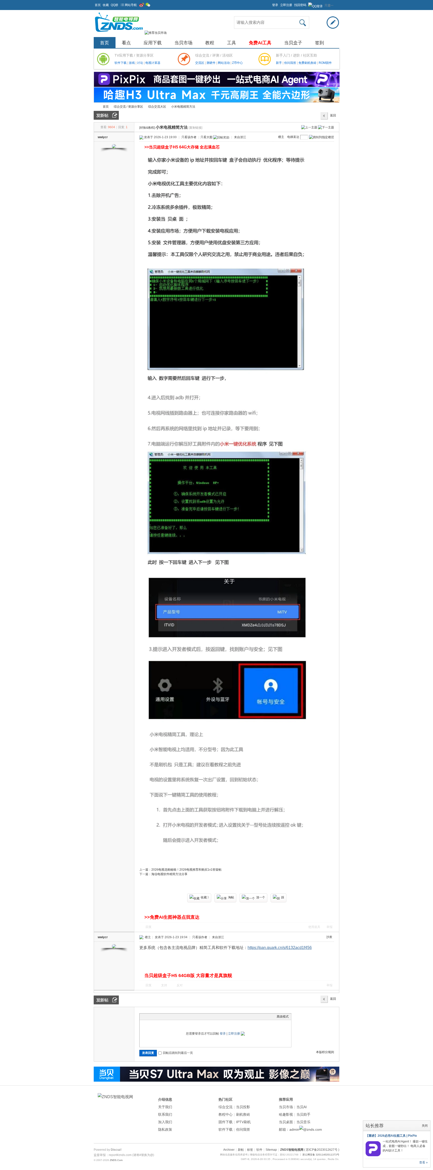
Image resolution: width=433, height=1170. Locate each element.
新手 (279, 63)
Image (154, 1016)
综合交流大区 (157, 106)
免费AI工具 (260, 42)
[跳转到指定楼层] (321, 137)
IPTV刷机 (243, 1122)
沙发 (329, 937)
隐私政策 (165, 1129)
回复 (149, 927)
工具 (231, 42)
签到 (319, 42)
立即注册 (286, 5)
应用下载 (153, 42)
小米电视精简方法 (183, 106)
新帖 (241, 1149)
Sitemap (271, 1149)
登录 (275, 5)
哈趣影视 (286, 1114)
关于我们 (165, 1107)
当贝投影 (243, 1107)
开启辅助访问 (270, 3)
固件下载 (226, 1122)
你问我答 (290, 63)
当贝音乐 (303, 1122)
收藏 (106, 5)
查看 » (423, 1162)
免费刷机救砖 (307, 63)
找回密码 (300, 5)
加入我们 (165, 1122)
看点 (126, 42)
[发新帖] (106, 115)
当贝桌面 (286, 1122)
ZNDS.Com (116, 1160)
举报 (330, 927)
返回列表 (333, 117)
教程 (209, 42)
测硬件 (211, 63)
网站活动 (224, 63)
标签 (250, 1149)
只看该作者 (188, 137)
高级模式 (283, 1016)
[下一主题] (326, 127)
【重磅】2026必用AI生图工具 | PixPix (391, 1135)
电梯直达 (293, 137)
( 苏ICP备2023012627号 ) (321, 1149)
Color (148, 1016)
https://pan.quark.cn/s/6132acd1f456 (280, 947)
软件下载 (121, 63)
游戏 (132, 63)
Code (173, 1016)
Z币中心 (237, 63)
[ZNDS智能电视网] (119, 33)
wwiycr (103, 137)
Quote (167, 1016)
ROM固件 (325, 63)
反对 (180, 985)
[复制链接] (195, 127)
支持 (164, 985)
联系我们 (165, 1114)
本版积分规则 (325, 1052)
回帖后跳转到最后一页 (178, 1053)
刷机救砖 (243, 1114)
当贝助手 (303, 1114)
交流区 (199, 63)
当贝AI (301, 1107)
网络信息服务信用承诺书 (234, 1154)
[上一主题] (309, 127)
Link (160, 1016)
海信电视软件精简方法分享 (169, 874)
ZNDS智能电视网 (96, 106)
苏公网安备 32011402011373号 (320, 1154)
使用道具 (314, 927)
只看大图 (206, 137)
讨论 (140, 63)
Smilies (179, 1016)
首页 (98, 5)
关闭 (425, 1125)
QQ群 (114, 5)
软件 (259, 1149)
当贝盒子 (293, 42)
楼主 (281, 137)
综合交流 (226, 1107)
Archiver (229, 1149)
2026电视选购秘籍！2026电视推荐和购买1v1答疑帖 (186, 869)
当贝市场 (183, 42)
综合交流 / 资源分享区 (128, 106)
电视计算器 (152, 63)
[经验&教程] (147, 127)
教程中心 (226, 1114)
